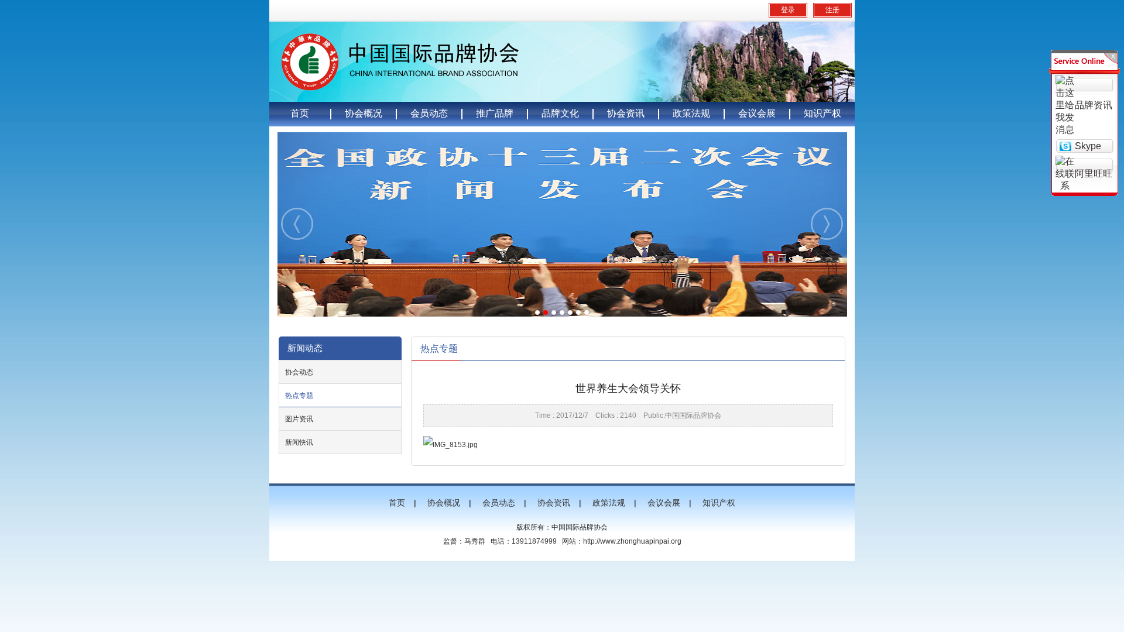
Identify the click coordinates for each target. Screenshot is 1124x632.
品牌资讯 (1093, 105)
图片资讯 (299, 419)
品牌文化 (560, 113)
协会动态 (299, 372)
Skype (1088, 146)
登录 (788, 10)
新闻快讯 (299, 442)
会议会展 (757, 113)
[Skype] (1065, 145)
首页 (299, 113)
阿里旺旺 (1093, 173)
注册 (832, 10)
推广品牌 (494, 113)
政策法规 (691, 113)
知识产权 (822, 113)
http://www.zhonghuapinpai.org (632, 541)
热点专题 (299, 395)
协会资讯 (626, 113)
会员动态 (429, 113)
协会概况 (363, 113)
